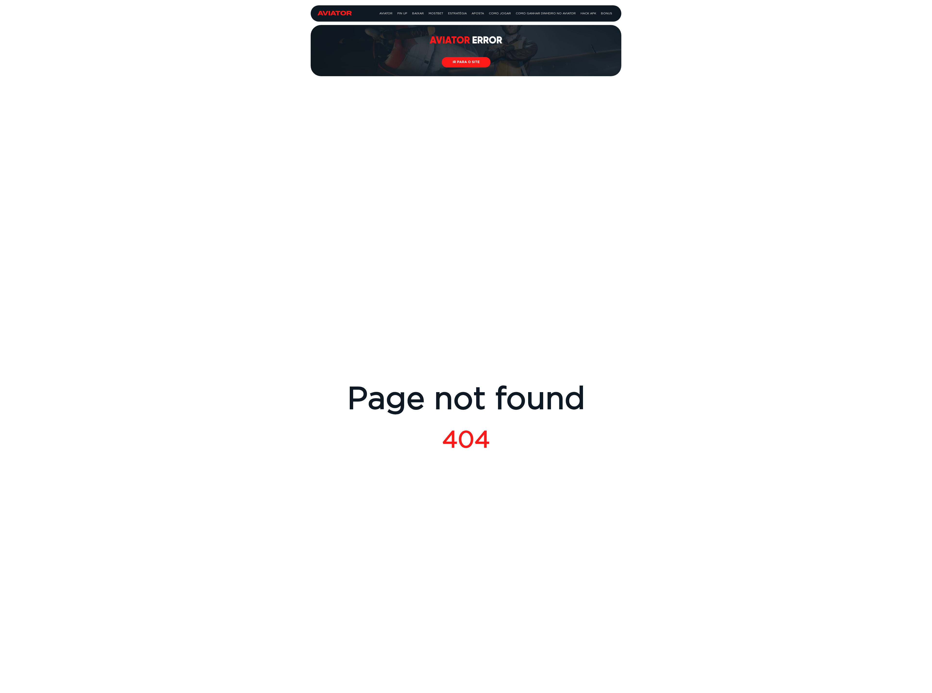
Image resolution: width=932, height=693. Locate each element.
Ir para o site (466, 62)
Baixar (418, 13)
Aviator (385, 13)
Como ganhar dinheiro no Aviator (546, 13)
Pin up (402, 13)
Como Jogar (500, 13)
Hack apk (588, 13)
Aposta (478, 13)
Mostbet (436, 13)
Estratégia (457, 13)
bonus (606, 13)
